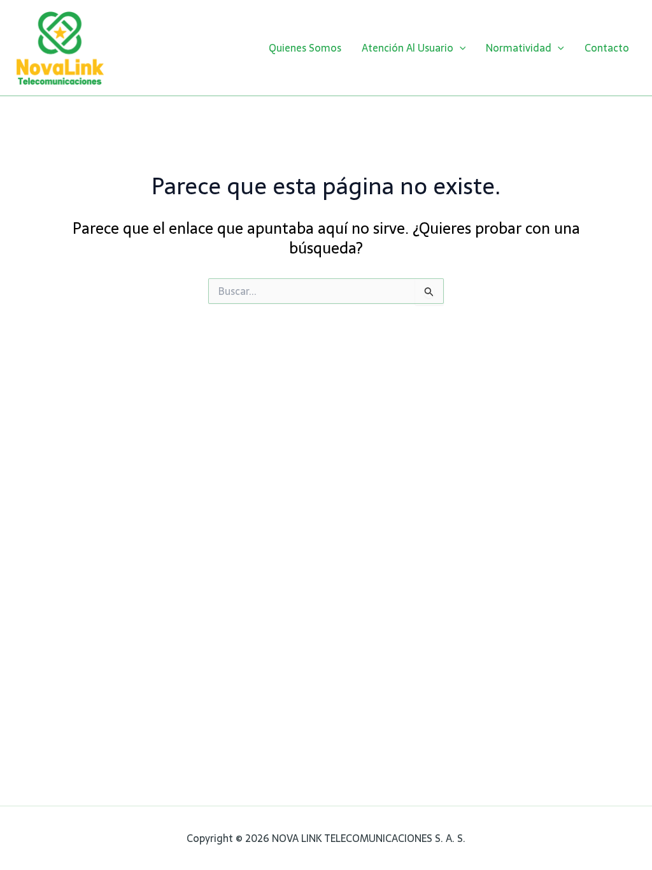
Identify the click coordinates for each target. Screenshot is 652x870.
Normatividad (518, 47)
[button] (459, 47)
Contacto (607, 47)
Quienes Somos (305, 47)
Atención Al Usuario (407, 47)
